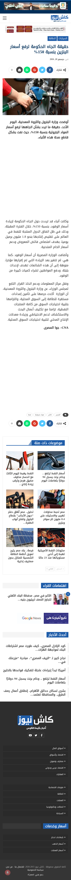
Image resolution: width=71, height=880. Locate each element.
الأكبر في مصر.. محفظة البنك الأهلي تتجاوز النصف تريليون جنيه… (29, 597)
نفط (29, 414)
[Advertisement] (35, 178)
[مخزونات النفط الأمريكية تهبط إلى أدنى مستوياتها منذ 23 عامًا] (51, 537)
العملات (60, 800)
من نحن (9, 867)
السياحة (59, 813)
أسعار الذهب (57, 844)
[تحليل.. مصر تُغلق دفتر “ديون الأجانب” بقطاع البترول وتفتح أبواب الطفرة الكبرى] (19, 499)
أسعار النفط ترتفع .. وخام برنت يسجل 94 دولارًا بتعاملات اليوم (35, 680)
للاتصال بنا (19, 867)
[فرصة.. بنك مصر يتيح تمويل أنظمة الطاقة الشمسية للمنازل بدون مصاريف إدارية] (19, 537)
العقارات (59, 774)
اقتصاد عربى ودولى (54, 768)
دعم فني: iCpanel (35, 875)
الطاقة (52, 38)
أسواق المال (57, 748)
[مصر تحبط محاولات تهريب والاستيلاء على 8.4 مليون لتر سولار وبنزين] (51, 499)
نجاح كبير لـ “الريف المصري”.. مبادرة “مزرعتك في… (36, 660)
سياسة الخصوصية (35, 870)
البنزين (58, 414)
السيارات (63, 38)
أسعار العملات (57, 850)
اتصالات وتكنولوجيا (54, 807)
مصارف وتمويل (56, 761)
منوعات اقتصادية (55, 787)
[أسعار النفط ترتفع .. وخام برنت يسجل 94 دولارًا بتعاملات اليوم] (51, 460)
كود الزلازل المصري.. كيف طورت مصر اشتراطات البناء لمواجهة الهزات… (35, 647)
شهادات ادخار (57, 837)
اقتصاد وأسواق (56, 755)
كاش (50, 414)
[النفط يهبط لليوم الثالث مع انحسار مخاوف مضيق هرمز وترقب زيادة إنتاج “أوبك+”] (19, 460)
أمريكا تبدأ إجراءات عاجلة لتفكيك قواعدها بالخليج (34, 670)
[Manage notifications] (7, 872)
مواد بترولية (39, 414)
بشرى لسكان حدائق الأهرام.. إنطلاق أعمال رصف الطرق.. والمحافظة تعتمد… (34, 692)
